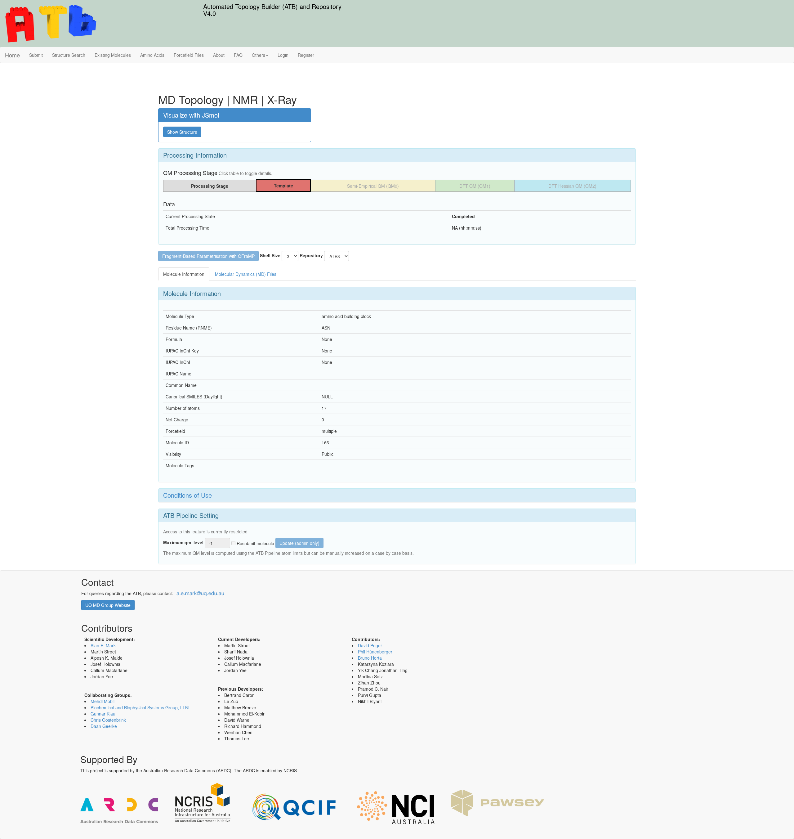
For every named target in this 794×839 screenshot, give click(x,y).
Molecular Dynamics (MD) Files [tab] (245, 274)
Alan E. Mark (103, 645)
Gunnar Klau (103, 714)
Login (283, 55)
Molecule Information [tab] (183, 274)
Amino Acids (152, 55)
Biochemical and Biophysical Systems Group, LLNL (141, 707)
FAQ (238, 55)
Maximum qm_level (183, 542)
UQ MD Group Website (108, 605)
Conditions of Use (187, 495)
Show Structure (182, 132)
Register (306, 55)
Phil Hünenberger (375, 651)
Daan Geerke (104, 726)
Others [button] (258, 55)
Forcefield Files (189, 55)
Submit (36, 55)
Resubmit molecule (254, 543)
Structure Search (68, 55)
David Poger (370, 645)
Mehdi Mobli (102, 701)
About (219, 55)
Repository (311, 255)
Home (12, 55)
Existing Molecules (113, 55)
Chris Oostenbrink (108, 720)
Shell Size (270, 255)
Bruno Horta (370, 658)
